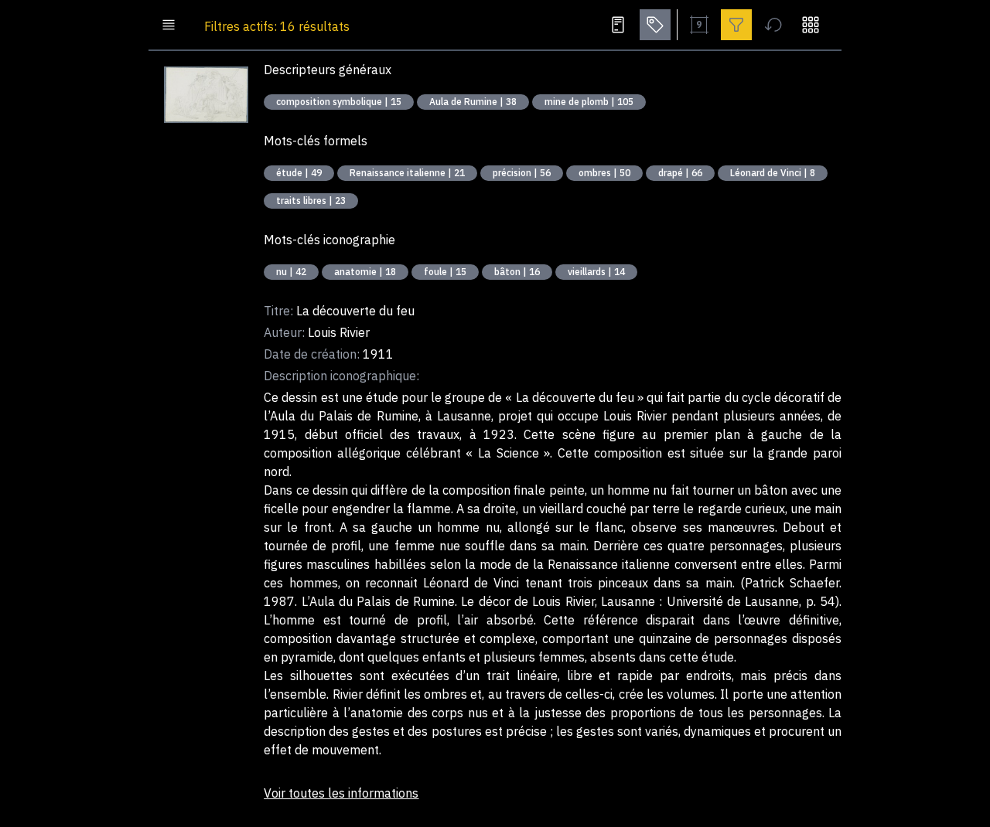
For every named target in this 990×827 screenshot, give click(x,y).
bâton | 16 (517, 271)
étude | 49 (299, 173)
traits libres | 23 (311, 200)
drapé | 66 (680, 173)
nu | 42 (291, 271)
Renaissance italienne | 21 (407, 173)
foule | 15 (445, 271)
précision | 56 (522, 173)
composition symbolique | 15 (338, 101)
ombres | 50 (604, 173)
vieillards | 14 (596, 271)
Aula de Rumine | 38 (473, 101)
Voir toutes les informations (341, 793)
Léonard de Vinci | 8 (772, 173)
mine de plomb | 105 (588, 101)
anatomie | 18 (365, 271)
